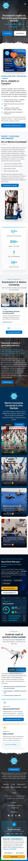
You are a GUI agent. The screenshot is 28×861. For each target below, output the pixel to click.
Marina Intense (5, 787)
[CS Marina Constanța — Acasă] (6, 4)
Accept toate (14, 856)
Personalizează (8, 853)
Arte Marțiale (7, 33)
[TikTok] (15, 815)
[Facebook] (8, 815)
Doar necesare (20, 853)
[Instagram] (12, 815)
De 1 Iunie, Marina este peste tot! (12, 312)
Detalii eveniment (7, 322)
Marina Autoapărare (16, 787)
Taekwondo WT (21, 784)
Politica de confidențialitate (9, 849)
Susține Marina (20, 33)
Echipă (25, 787)
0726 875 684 (15, 808)
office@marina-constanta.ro (15, 805)
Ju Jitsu (13, 784)
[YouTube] (19, 815)
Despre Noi (6, 784)
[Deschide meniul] (25, 4)
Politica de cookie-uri (17, 847)
